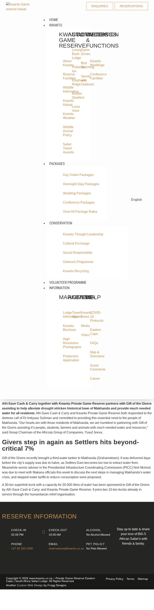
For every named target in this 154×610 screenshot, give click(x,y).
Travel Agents (74, 314)
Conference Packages (79, 202)
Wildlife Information (65, 89)
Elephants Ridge (74, 82)
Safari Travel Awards (65, 148)
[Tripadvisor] (144, 555)
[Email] (44, 546)
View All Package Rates (80, 211)
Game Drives (83, 52)
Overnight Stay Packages (81, 184)
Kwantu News (83, 314)
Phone (16, 544)
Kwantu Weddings (92, 63)
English (136, 199)
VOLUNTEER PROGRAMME (67, 282)
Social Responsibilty (77, 252)
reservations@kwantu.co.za (66, 548)
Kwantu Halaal (65, 102)
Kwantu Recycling (76, 271)
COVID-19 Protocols (92, 316)
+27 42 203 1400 (22, 548)
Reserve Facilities (65, 76)
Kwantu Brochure (65, 327)
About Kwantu (65, 63)
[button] (83, 14)
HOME (53, 20)
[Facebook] (122, 555)
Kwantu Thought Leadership (83, 234)
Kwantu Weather (65, 116)
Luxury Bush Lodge (74, 54)
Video (83, 335)
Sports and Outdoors (83, 80)
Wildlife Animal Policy (65, 131)
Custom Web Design (30, 585)
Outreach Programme (78, 262)
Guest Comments (92, 367)
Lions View (74, 108)
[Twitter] (133, 555)
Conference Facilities (92, 76)
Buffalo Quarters (74, 95)
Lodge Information (65, 314)
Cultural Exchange (76, 243)
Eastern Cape (92, 331)
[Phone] (6, 546)
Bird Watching (83, 65)
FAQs (92, 343)
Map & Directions (92, 354)
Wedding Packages (77, 193)
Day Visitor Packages (78, 175)
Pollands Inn (74, 69)
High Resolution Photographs (65, 343)
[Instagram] (139, 565)
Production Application (65, 358)
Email (53, 544)
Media (83, 325)
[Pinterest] (128, 565)
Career (92, 378)
